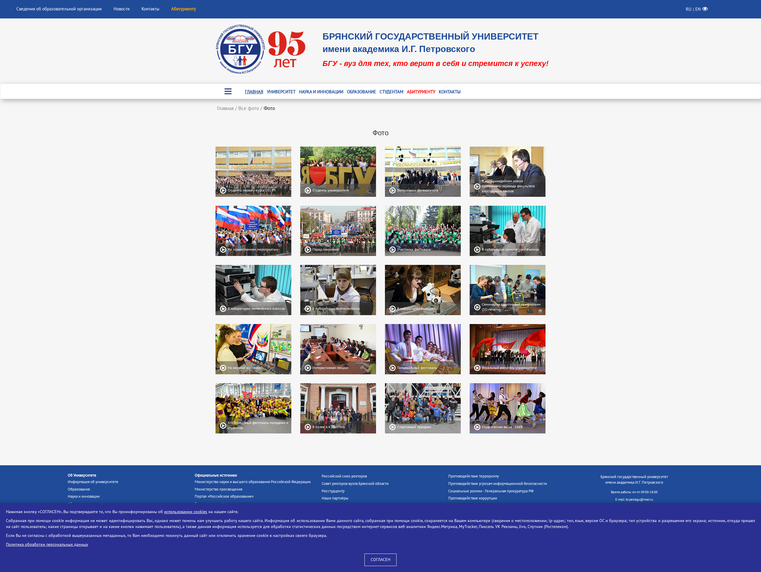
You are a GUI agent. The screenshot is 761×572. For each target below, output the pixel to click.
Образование (361, 92)
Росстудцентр (333, 491)
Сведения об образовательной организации (59, 9)
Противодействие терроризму (473, 476)
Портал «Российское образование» (224, 496)
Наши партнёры (335, 498)
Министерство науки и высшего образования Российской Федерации (253, 482)
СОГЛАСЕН (380, 559)
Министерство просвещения (218, 489)
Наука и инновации (321, 92)
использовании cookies (185, 511)
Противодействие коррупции (472, 498)
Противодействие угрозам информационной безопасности (497, 483)
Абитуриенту (421, 92)
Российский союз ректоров (344, 476)
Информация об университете (93, 482)
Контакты (150, 9)
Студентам (391, 92)
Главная (254, 92)
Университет (281, 92)
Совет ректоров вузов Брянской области (355, 483)
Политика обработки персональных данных (47, 544)
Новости (122, 9)
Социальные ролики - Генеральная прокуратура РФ (491, 491)
